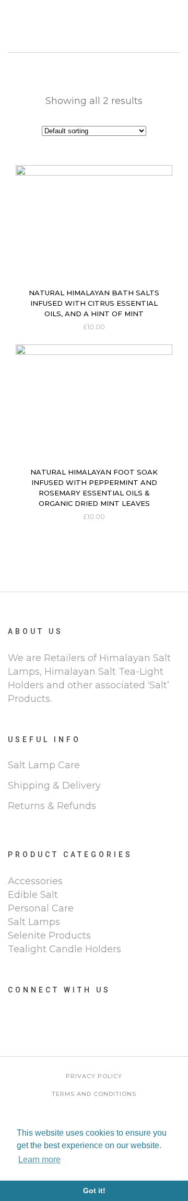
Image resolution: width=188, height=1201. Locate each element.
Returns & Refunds (52, 806)
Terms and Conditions (94, 1094)
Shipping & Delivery (54, 785)
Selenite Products (49, 935)
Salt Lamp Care (44, 765)
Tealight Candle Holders (64, 949)
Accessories (35, 881)
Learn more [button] (39, 1159)
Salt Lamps (34, 922)
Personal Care (41, 908)
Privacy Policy (94, 1076)
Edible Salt (33, 894)
